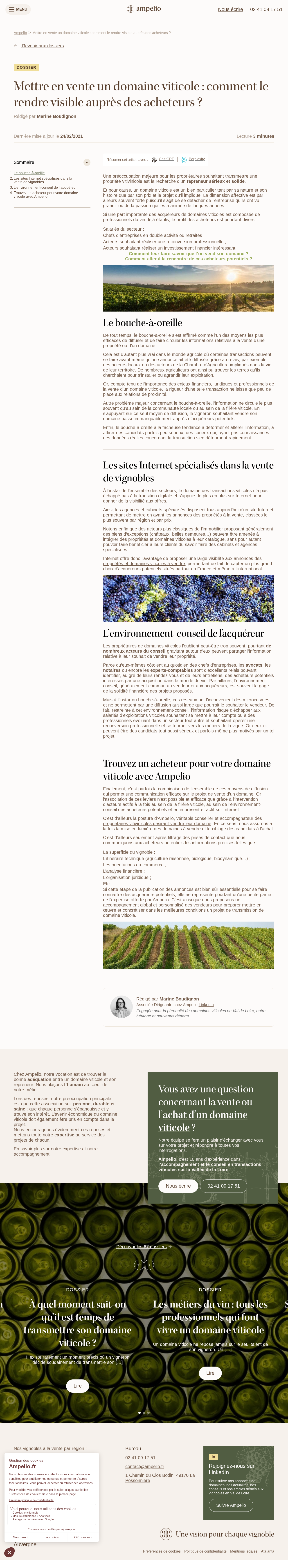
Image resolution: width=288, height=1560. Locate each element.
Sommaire (24, 162)
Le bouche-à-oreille (29, 173)
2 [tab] (144, 1413)
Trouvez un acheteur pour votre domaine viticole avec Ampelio (46, 194)
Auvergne (25, 1544)
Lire (78, 1386)
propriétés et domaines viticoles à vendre (144, 563)
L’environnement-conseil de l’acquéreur (45, 187)
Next (149, 1265)
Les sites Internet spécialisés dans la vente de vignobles (43, 180)
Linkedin (206, 1005)
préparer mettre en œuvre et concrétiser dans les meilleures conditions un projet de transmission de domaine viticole (183, 910)
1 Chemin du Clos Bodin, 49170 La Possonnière (160, 1478)
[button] (18, 9)
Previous (139, 1265)
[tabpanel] (210, 1333)
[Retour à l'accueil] (144, 10)
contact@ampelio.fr (144, 1466)
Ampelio (20, 33)
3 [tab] (148, 1413)
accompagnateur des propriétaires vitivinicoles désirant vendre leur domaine (182, 821)
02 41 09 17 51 (266, 9)
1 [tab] (139, 1413)
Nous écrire (230, 9)
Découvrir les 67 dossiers (141, 1246)
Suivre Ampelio (231, 1505)
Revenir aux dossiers (42, 45)
